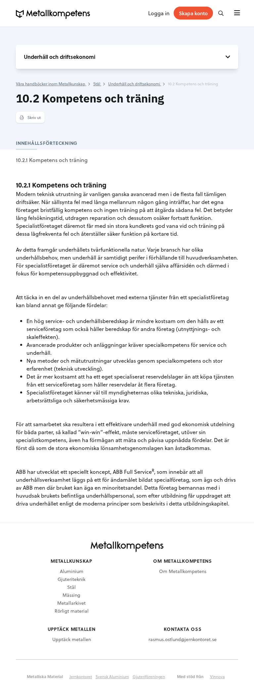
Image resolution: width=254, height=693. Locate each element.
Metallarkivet (71, 602)
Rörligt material (72, 610)
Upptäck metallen (71, 639)
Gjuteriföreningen (149, 676)
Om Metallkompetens (182, 571)
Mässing (71, 594)
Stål (71, 587)
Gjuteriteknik (71, 579)
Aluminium (71, 571)
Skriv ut (33, 117)
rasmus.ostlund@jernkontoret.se (182, 639)
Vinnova (217, 676)
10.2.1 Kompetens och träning (52, 160)
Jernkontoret (80, 676)
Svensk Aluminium (112, 676)
